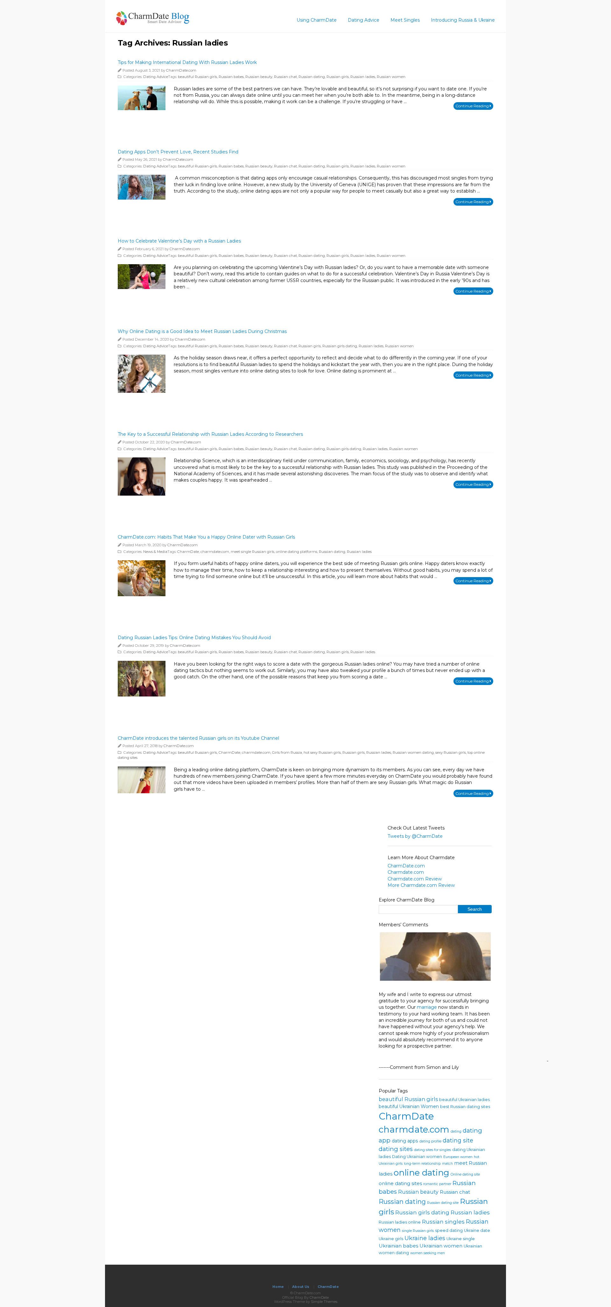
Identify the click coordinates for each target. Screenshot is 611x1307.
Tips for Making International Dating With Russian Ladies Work (187, 62)
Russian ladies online (400, 1222)
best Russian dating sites (465, 1106)
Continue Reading (472, 105)
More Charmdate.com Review (421, 885)
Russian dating (311, 76)
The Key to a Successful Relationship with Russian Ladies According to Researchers (210, 434)
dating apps (405, 1141)
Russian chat (285, 76)
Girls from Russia (287, 752)
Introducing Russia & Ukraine (463, 20)
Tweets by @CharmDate (415, 836)
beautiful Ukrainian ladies (464, 1099)
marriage (427, 1007)
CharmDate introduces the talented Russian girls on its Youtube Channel (198, 738)
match (447, 1164)
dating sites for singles (432, 1150)
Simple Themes (324, 1301)
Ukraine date (477, 1230)
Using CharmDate (317, 20)
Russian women (391, 76)
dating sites (396, 1149)
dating (456, 1131)
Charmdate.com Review (415, 879)
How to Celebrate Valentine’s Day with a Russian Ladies (179, 241)
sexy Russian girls (450, 752)
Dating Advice (363, 20)
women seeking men (427, 1253)
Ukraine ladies (424, 1238)
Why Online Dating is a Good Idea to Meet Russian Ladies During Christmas (202, 331)
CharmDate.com (181, 70)
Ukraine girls (391, 1238)
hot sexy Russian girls (322, 752)
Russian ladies (362, 76)
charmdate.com (214, 551)
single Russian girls (418, 1231)
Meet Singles (405, 20)
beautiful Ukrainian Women (409, 1106)
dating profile (430, 1141)
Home (278, 1287)
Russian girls (338, 76)
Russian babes (231, 76)
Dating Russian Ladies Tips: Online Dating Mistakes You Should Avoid (194, 637)
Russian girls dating (339, 346)
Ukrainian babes (398, 1246)
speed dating (449, 1230)
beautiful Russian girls (197, 76)
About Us (300, 1287)
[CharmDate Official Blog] (152, 23)
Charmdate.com (406, 872)
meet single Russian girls (252, 551)
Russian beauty (258, 76)
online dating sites (400, 1183)
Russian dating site (443, 1203)
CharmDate (188, 551)
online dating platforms (296, 551)
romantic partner (437, 1184)
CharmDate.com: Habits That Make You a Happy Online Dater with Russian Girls (206, 537)
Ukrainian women (440, 1246)
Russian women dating (413, 752)
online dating (421, 1173)
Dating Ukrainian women (417, 1156)
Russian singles (443, 1221)
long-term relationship (422, 1164)
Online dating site (465, 1174)
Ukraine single (460, 1238)
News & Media (155, 551)
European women (458, 1157)
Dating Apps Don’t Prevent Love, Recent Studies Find (178, 152)
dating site (458, 1140)
